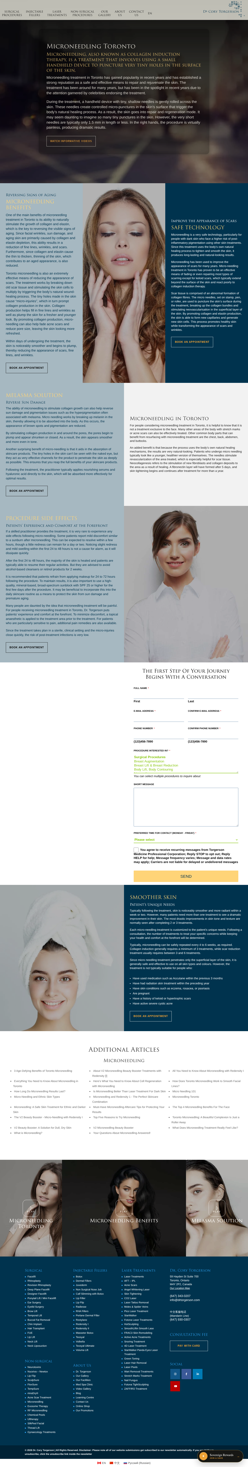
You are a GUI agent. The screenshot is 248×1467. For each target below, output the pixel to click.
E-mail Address (144, 711)
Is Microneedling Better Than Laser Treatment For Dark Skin (129, 1091)
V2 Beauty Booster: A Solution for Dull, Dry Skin (42, 1127)
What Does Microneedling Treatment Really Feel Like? (205, 1127)
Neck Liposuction (37, 1345)
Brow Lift (32, 1311)
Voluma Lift (82, 1350)
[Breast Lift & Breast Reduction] (186, 766)
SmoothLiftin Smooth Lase (139, 1328)
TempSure (33, 1388)
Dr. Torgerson (83, 1371)
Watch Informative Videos (71, 141)
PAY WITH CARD (189, 1345)
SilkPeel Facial (36, 1423)
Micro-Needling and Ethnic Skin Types (37, 1096)
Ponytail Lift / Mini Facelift (42, 1298)
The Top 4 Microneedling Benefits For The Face (201, 1107)
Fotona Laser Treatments (138, 1319)
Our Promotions (85, 1410)
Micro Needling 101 (184, 1091)
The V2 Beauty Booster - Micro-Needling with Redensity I (48, 1117)
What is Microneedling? (28, 1132)
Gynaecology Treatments (42, 1432)
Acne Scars (130, 1285)
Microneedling (35, 1401)
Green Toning (131, 1358)
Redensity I (82, 1324)
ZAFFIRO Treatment (135, 1388)
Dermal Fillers (83, 1280)
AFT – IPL (129, 1280)
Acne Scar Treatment (39, 1397)
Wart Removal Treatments (138, 1371)
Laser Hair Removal (135, 1362)
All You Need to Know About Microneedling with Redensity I (208, 1070)
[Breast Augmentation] (186, 762)
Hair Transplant (36, 1328)
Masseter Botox (84, 1332)
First (137, 701)
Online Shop (83, 1406)
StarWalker (130, 1315)
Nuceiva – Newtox (38, 1371)
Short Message (144, 784)
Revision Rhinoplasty (39, 1285)
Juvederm (81, 1285)
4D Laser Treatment (135, 1345)
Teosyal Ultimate (85, 1345)
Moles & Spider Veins (136, 1306)
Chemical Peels (36, 1414)
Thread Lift (34, 1427)
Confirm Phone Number (204, 728)
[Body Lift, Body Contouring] (186, 770)
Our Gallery (82, 1375)
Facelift (32, 1276)
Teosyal (80, 1337)
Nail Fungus (131, 1380)
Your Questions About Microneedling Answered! (121, 1132)
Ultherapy (33, 1419)
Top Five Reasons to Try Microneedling (116, 1117)
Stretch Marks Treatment (138, 1375)
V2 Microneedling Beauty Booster (113, 1127)
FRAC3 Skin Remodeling (138, 1332)
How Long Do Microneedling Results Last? (39, 1091)
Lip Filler (80, 1298)
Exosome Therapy (38, 1406)
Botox (79, 1276)
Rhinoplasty (34, 1280)
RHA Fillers (82, 1311)
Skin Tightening (132, 1293)
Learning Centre (85, 1397)
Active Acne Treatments (137, 1337)
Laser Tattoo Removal (136, 1302)
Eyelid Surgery (36, 1306)
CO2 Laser (130, 1298)
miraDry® (33, 1393)
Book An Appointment (26, 367)
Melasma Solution (217, 1221)
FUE (30, 1332)
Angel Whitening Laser (137, 1289)
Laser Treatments (134, 1276)
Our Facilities (83, 1380)
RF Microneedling (37, 1410)
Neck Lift (32, 1341)
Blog (78, 1393)
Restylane (81, 1319)
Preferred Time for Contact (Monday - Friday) (165, 833)
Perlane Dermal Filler (88, 1315)
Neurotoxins (34, 1367)
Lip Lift (31, 1337)
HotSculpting (131, 1324)
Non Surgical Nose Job (89, 1289)
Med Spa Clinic (84, 1384)
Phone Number (144, 728)
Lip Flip (32, 1375)
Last (191, 701)
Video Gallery (83, 1388)
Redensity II (82, 1328)
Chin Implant (35, 1324)
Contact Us (82, 1401)
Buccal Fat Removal (39, 1319)
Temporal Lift (35, 1315)
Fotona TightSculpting (136, 1384)
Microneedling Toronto (185, 1096)
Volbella (80, 1341)
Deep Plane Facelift (38, 1289)
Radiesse (81, 1306)
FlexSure (33, 1384)
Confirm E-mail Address (204, 711)
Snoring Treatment (134, 1341)
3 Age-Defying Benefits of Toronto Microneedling (43, 1070)
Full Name (141, 688)
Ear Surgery (34, 1302)
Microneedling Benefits (124, 1221)
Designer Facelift (37, 1293)
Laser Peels (131, 1367)
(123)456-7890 (143, 741)
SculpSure (33, 1380)
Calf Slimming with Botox (90, 1293)
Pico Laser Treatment (136, 1311)
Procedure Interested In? (152, 750)
